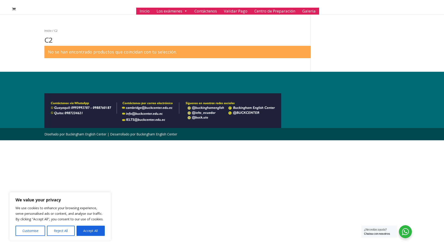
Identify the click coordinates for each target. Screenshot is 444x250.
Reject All (61, 230)
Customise (30, 230)
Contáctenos (205, 11)
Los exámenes (169, 11)
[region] (60, 216)
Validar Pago (235, 11)
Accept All (90, 230)
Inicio (145, 11)
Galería (309, 11)
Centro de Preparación (274, 11)
